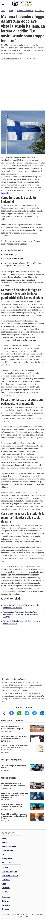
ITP (3, 854)
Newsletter (6, 905)
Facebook (11, 713)
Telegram (34, 713)
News (4, 883)
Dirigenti (5, 838)
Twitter (27, 713)
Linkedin (42, 713)
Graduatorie (6, 879)
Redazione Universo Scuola (10, 59)
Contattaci (5, 909)
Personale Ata (7, 858)
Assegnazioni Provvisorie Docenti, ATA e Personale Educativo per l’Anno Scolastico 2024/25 (20, 614)
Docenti (4, 842)
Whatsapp (19, 713)
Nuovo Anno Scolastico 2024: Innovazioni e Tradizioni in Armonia (21, 606)
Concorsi (5, 867)
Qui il (35, 190)
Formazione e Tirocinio (10, 875)
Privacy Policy (23, 916)
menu (42, 3)
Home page (6, 897)
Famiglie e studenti (9, 850)
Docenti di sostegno (9, 846)
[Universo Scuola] (22, 6)
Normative (6, 887)
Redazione (5, 901)
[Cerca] (3, 3)
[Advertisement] (23, 85)
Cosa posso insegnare (9, 871)
